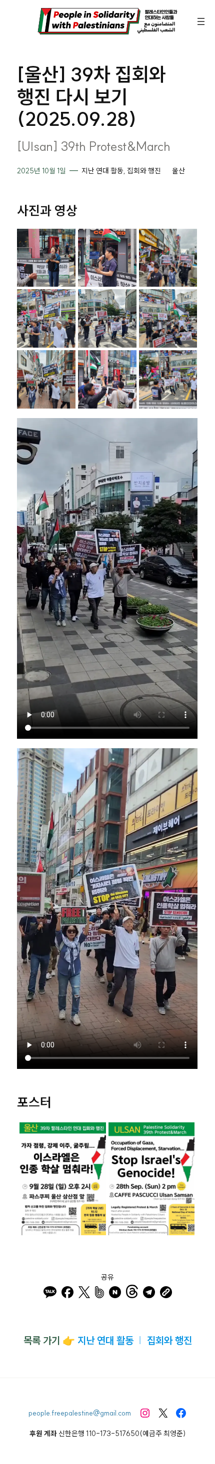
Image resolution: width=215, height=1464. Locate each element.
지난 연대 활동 (103, 170)
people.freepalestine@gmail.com (79, 1413)
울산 (178, 170)
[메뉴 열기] (201, 21)
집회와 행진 (144, 170)
